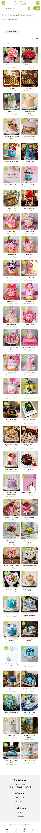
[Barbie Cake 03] (29, 244)
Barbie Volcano (11, 396)
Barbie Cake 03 (29, 254)
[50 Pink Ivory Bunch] (11, 55)
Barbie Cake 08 (11, 324)
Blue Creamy (29, 664)
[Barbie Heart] (11, 362)
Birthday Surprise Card (29, 492)
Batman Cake (29, 396)
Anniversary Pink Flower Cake (12, 137)
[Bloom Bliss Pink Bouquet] (11, 530)
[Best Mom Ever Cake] (11, 459)
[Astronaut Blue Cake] (11, 151)
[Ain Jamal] (11, 78)
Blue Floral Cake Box (29, 689)
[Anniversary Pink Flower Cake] (11, 126)
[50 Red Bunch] (29, 55)
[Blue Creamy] (29, 654)
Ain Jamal (12, 88)
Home (4, 15)
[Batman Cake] (29, 386)
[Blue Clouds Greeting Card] (11, 654)
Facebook (20, 813)
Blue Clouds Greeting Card (11, 664)
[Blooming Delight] (11, 579)
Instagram (20, 816)
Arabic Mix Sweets (29, 136)
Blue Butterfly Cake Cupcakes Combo (29, 615)
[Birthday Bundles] (29, 459)
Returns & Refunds (20, 802)
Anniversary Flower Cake (29, 112)
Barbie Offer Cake (29, 373)
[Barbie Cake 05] (29, 268)
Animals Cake (11, 111)
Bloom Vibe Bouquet (29, 566)
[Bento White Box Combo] (29, 434)
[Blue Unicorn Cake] (29, 750)
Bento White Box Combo (29, 445)
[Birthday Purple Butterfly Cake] (11, 482)
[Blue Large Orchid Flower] (29, 725)
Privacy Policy (20, 798)
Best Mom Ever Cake (11, 469)
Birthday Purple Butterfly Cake (11, 493)
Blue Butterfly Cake (12, 614)
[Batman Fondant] (11, 409)
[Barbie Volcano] (11, 386)
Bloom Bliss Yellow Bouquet (29, 541)
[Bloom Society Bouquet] (11, 555)
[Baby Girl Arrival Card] (11, 174)
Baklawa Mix (11, 208)
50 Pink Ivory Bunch (12, 65)
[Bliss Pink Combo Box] (11, 507)
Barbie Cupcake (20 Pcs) (12, 348)
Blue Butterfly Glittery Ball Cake (11, 640)
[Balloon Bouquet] (29, 198)
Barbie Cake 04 (11, 278)
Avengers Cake (29, 161)
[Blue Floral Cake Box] (29, 679)
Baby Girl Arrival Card (11, 185)
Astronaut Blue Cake (11, 161)
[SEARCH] (29, 8)
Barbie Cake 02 (11, 254)
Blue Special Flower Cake (12, 761)
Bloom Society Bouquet (11, 566)
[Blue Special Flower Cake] (11, 750)
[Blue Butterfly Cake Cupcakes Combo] (29, 604)
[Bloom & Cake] (29, 507)
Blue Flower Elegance (11, 712)
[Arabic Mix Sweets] (29, 126)
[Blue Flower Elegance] (11, 702)
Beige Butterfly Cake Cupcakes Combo (11, 445)
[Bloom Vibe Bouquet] (29, 555)
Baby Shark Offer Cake (29, 185)
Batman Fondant (11, 419)
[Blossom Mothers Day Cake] (29, 579)
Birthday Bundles (29, 469)
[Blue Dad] (11, 679)
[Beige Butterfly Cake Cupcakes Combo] (11, 434)
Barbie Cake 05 (29, 278)
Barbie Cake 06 (11, 301)
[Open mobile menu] (3, 3)
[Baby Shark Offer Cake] (29, 174)
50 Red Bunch (29, 65)
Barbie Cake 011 (29, 231)
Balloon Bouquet (29, 208)
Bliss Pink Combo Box (11, 517)
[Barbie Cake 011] (29, 221)
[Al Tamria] (29, 78)
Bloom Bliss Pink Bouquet (12, 541)
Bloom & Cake (29, 517)
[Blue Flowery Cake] (29, 702)
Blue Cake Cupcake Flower (29, 640)
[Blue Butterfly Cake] (11, 604)
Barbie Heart (12, 373)
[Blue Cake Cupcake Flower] (29, 629)
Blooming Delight (11, 589)
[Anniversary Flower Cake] (29, 101)
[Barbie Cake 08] (11, 314)
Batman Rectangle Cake (29, 420)
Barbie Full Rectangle (29, 348)
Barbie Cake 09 (29, 324)
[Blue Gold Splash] (11, 725)
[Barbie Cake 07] (29, 291)
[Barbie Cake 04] (11, 268)
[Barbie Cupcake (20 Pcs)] (11, 337)
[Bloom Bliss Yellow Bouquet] (29, 530)
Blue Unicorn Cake (29, 760)
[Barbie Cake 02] (11, 244)
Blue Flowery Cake (29, 712)
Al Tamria (29, 88)
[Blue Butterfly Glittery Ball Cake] (11, 629)
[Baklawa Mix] (11, 198)
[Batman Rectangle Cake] (29, 409)
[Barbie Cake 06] (11, 291)
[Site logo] (20, 3)
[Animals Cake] (11, 101)
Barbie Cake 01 (11, 231)
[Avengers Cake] (29, 151)
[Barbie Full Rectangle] (29, 337)
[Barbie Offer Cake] (29, 362)
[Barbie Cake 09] (29, 314)
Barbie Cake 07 (29, 301)
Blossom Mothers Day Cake (29, 590)
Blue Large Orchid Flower (29, 736)
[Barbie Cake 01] (11, 221)
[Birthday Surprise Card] (29, 482)
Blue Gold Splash (11, 735)
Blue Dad (11, 689)
